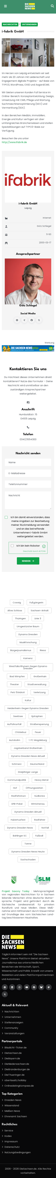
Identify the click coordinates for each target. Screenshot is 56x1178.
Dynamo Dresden (28, 634)
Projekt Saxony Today (16, 891)
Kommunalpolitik (17, 779)
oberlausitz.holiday (15, 1080)
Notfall (45, 827)
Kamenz (28, 658)
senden (26, 561)
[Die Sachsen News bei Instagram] (19, 987)
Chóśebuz (20, 732)
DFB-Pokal (16, 803)
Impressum (11, 1141)
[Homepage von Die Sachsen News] (5, 987)
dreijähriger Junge (28, 771)
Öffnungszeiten (34, 787)
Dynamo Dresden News (20, 827)
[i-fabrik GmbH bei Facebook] (32, 320)
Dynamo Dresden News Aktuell (28, 756)
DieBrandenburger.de (17, 1069)
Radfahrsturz (18, 795)
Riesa (43, 650)
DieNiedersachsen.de (16, 1063)
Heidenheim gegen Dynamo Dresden (28, 708)
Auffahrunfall (14, 724)
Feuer (38, 732)
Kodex (8, 1136)
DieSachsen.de (13, 1053)
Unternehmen (29, 24)
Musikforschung (28, 642)
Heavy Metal (41, 779)
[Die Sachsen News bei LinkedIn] (12, 987)
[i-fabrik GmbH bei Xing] (24, 320)
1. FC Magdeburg (38, 740)
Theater (14, 684)
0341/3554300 (28, 439)
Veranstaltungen (14, 1033)
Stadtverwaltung (36, 684)
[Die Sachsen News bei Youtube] (27, 987)
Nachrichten (10, 24)
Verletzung (39, 692)
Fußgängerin (36, 602)
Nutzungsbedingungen (17, 1152)
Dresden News (12, 1100)
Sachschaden (28, 859)
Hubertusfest (18, 819)
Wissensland (11, 1105)
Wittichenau (38, 803)
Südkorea (39, 795)
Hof (15, 787)
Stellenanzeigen (13, 1022)
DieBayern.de (12, 1058)
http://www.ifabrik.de (14, 142)
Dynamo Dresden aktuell (28, 811)
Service (8, 1130)
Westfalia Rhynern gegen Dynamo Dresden (28, 667)
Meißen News (12, 1111)
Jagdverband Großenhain (28, 748)
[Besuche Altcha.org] (44, 546)
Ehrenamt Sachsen (15, 1116)
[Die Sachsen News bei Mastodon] (49, 987)
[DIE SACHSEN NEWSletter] (28, 348)
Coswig (17, 602)
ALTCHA (42, 551)
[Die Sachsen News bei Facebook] (34, 987)
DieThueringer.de (14, 1074)
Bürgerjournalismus (20, 650)
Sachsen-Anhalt (40, 610)
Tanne (28, 843)
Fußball (39, 835)
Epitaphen (37, 716)
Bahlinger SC (20, 835)
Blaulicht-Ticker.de (15, 1047)
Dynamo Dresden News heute (28, 851)
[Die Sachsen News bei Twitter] (5, 994)
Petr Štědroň (18, 692)
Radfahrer (39, 819)
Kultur (28, 700)
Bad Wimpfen (17, 676)
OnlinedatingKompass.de (19, 1085)
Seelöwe (18, 716)
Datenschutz (12, 1147)
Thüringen (20, 618)
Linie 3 (37, 618)
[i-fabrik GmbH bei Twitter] (39, 320)
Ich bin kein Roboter (28, 545)
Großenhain (39, 676)
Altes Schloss (14, 610)
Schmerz (17, 764)
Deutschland (37, 764)
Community (11, 1027)
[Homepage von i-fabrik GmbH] (17, 320)
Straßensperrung (39, 724)
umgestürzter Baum (28, 626)
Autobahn (14, 740)
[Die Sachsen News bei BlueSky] (41, 987)
